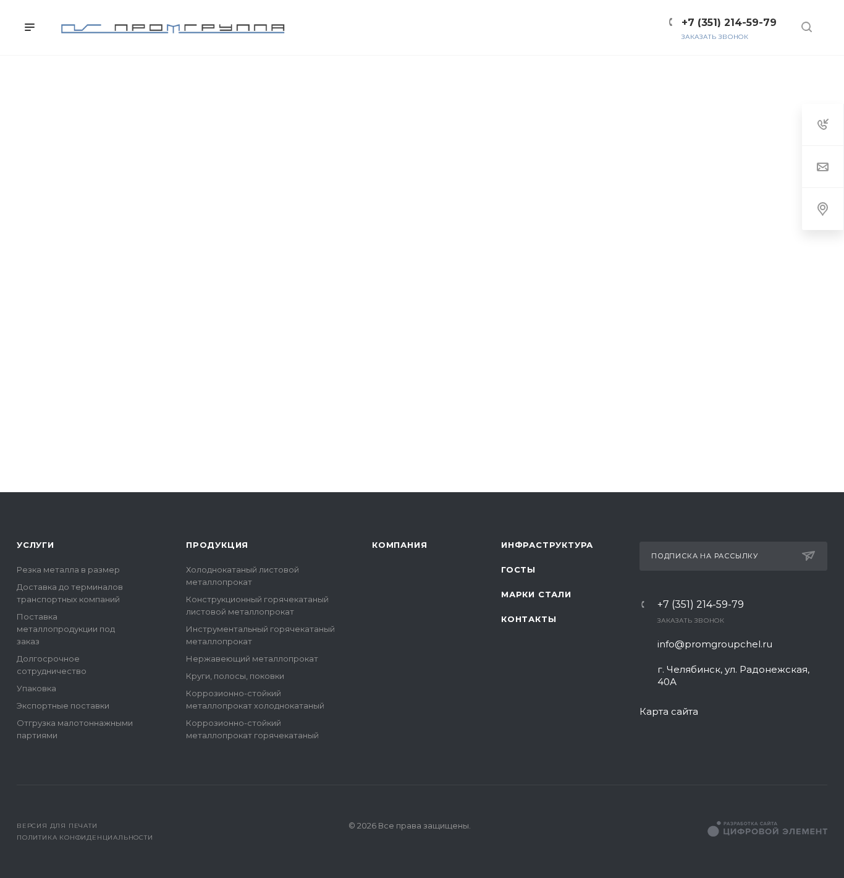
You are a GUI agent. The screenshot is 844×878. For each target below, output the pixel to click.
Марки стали (536, 594)
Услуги (35, 545)
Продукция (217, 545)
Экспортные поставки (63, 705)
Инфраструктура (547, 545)
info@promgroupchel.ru (714, 644)
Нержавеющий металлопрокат (252, 658)
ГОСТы (518, 569)
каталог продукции (512, 435)
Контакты (528, 619)
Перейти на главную (422, 477)
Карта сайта (668, 711)
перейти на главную (334, 435)
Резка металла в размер (68, 569)
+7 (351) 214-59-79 (700, 605)
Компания (399, 545)
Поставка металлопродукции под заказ (66, 629)
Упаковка (36, 688)
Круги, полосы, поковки (235, 676)
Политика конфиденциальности (85, 837)
